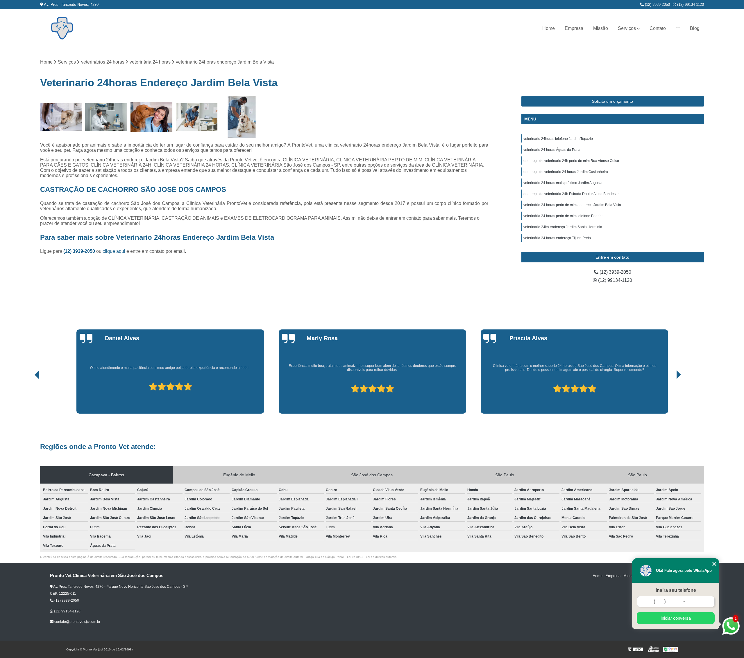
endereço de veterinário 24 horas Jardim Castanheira (565, 172)
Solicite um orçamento (612, 101)
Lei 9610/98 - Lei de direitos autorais (371, 556)
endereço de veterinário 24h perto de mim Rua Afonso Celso (571, 161)
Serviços (627, 28)
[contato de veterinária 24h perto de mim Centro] (106, 117)
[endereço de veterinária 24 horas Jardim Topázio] (242, 117)
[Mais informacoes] (677, 28)
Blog (695, 28)
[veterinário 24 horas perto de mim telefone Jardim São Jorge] (197, 117)
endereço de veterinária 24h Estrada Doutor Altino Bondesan (571, 194)
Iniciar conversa (676, 618)
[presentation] (28, 397)
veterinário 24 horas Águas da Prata (551, 150)
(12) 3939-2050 (657, 4)
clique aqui (114, 251)
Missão (600, 28)
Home (548, 28)
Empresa (574, 28)
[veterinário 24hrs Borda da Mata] (61, 117)
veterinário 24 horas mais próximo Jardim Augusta (562, 183)
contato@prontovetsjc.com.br (76, 622)
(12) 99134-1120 (690, 4)
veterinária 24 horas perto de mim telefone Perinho (563, 216)
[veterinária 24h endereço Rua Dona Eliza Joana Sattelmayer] (151, 117)
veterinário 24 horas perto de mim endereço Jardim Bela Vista (572, 205)
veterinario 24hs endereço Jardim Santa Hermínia (562, 227)
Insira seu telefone (676, 590)
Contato (658, 28)
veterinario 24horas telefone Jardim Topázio (558, 139)
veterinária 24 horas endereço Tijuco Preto (557, 238)
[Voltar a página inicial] (62, 28)
